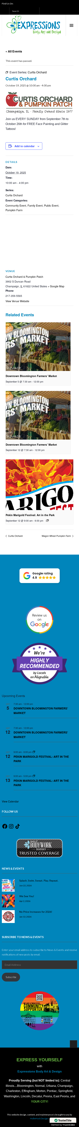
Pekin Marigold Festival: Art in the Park (30, 515)
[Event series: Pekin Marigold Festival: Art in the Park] (47, 520)
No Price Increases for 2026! (35, 911)
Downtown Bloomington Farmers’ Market (31, 376)
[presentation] (38, 346)
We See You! (26, 896)
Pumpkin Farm (14, 210)
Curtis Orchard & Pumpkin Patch (24, 276)
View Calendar (10, 801)
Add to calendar (25, 146)
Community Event (16, 205)
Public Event (51, 205)
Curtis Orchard (14, 195)
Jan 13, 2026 (25, 916)
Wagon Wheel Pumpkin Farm (56, 535)
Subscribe (11, 977)
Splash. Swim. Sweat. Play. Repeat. (38, 880)
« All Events (14, 51)
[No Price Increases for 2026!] (8, 916)
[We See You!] (8, 901)
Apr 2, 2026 (24, 901)
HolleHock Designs (39, 1118)
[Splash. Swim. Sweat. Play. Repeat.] (8, 885)
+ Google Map (56, 286)
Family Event (35, 205)
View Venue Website (17, 301)
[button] (39, 575)
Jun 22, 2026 (25, 885)
